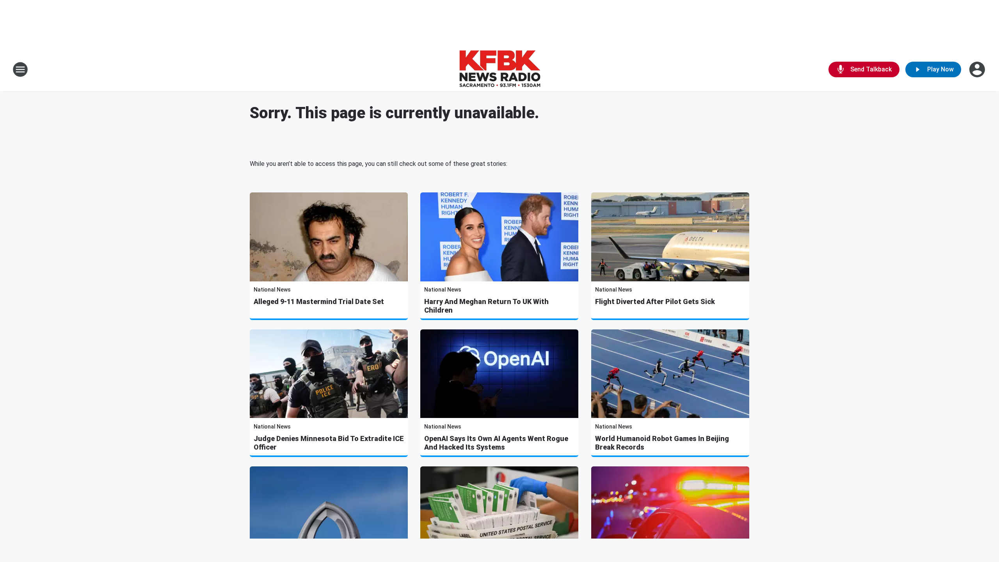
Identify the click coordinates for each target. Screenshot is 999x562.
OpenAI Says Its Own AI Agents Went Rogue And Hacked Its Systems (496, 442)
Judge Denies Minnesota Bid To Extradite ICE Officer (329, 442)
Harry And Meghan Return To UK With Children (486, 305)
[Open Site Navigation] (20, 69)
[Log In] (978, 69)
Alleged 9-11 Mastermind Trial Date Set (319, 301)
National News (272, 289)
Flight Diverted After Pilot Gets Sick (655, 301)
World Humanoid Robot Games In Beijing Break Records (662, 442)
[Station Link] (499, 69)
